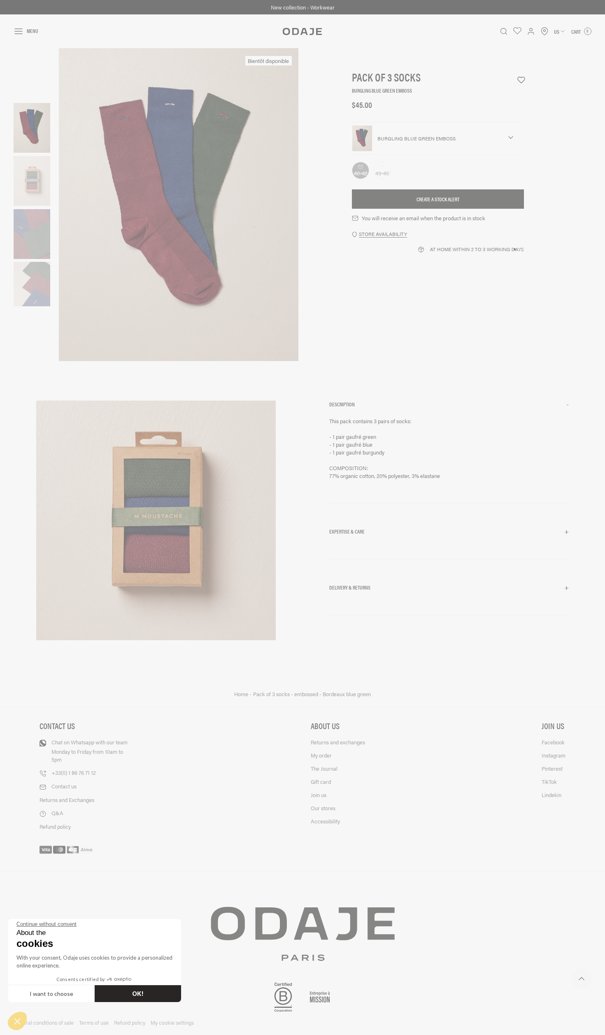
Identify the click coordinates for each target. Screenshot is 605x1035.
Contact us (64, 786)
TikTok (549, 782)
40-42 (361, 173)
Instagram (553, 755)
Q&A (57, 813)
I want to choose (51, 993)
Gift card (321, 782)
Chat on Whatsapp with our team (89, 750)
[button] (449, 404)
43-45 (383, 173)
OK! (138, 993)
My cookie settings (172, 1022)
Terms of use (94, 1022)
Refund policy (55, 826)
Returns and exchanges (338, 742)
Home (241, 694)
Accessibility (325, 821)
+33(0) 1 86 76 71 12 (73, 772)
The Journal (324, 768)
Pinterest (552, 768)
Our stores (323, 808)
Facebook (553, 742)
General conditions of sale (44, 1022)
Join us (318, 795)
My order (321, 755)
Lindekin (551, 795)
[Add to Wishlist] (517, 80)
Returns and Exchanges (67, 800)
